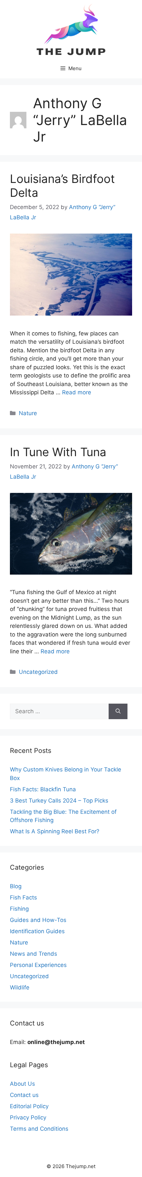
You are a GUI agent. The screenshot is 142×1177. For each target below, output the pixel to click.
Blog (15, 886)
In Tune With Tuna (58, 452)
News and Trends (33, 953)
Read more (76, 392)
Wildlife (19, 987)
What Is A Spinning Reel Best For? (54, 831)
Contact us (24, 1095)
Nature (28, 413)
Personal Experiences (38, 965)
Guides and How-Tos (38, 920)
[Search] (118, 711)
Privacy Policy (28, 1117)
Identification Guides (37, 931)
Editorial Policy (29, 1106)
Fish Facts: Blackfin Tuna (43, 789)
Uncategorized (38, 672)
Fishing (19, 908)
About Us (22, 1083)
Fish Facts (23, 897)
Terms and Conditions (39, 1128)
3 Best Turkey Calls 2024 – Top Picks (59, 800)
